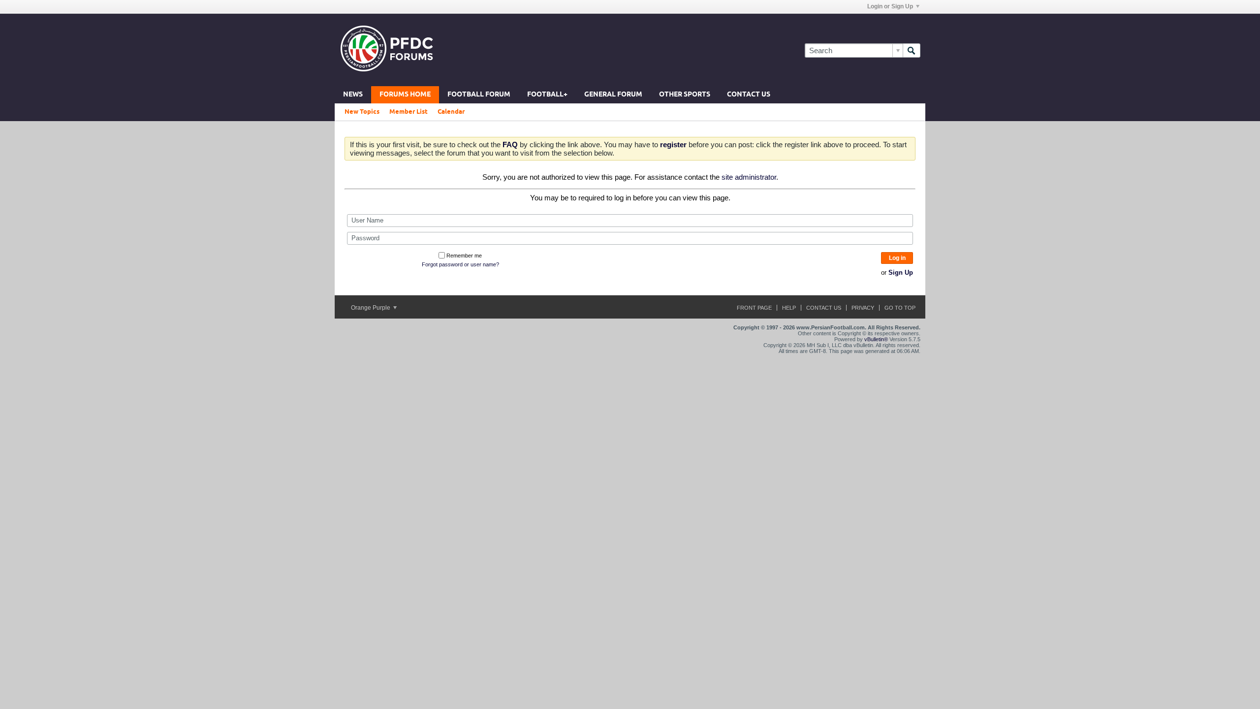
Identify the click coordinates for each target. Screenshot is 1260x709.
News (353, 94)
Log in (897, 258)
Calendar (451, 111)
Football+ (547, 94)
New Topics (362, 111)
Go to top (899, 308)
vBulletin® (876, 339)
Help (789, 308)
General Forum (613, 94)
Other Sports (684, 94)
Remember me (464, 255)
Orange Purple (371, 307)
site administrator (749, 177)
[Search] (911, 50)
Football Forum (478, 94)
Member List (408, 111)
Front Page (754, 308)
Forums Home (405, 94)
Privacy (862, 308)
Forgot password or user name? (460, 264)
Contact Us (748, 94)
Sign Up (900, 272)
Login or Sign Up (890, 6)
